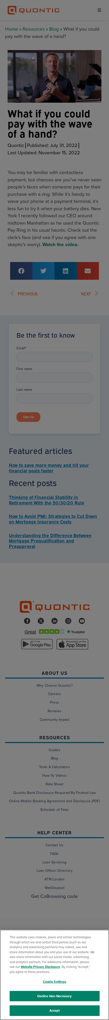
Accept (54, 1010)
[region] (54, 975)
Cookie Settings (54, 981)
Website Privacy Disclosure (40, 966)
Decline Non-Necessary (54, 996)
